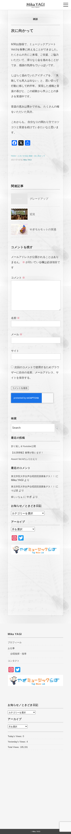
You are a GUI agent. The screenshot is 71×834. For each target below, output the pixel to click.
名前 (15, 318)
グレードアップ (39, 198)
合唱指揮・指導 (18, 653)
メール (16, 334)
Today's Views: (15, 736)
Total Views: (14, 747)
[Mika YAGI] (35, 4)
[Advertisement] (35, 583)
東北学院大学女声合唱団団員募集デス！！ (33, 476)
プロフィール (15, 642)
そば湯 (14, 490)
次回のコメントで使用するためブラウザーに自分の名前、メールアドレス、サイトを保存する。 (35, 372)
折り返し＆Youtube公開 (23, 446)
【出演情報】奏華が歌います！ (27, 452)
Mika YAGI (27, 160)
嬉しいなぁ (17, 497)
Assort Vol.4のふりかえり (24, 459)
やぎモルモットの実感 (43, 229)
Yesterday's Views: (17, 741)
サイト (15, 350)
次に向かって (39, 156)
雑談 (35, 19)
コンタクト (13, 660)
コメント (18, 277)
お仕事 (11, 648)
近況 (32, 214)
